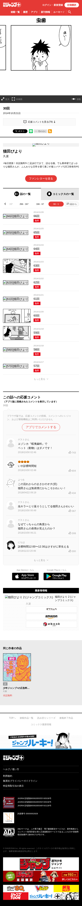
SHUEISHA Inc (11, 848)
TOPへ (12, 718)
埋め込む (42, 131)
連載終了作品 (66, 718)
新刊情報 (45, 12)
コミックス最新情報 (41, 724)
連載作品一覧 (26, 718)
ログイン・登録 (52, 5)
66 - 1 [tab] (56, 204)
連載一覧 (15, 12)
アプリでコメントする (41, 427)
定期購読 (71, 5)
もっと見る (39, 379)
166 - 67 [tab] (40, 204)
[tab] (22, 194)
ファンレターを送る (41, 178)
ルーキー (59, 12)
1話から (73, 204)
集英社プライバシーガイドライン (20, 781)
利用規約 (7, 776)
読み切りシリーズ (46, 718)
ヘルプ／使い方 (11, 769)
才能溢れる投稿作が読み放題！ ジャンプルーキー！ (41, 740)
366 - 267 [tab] (8, 204)
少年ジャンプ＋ (12, 4)
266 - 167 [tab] (24, 204)
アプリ (34, 12)
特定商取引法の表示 (13, 786)
